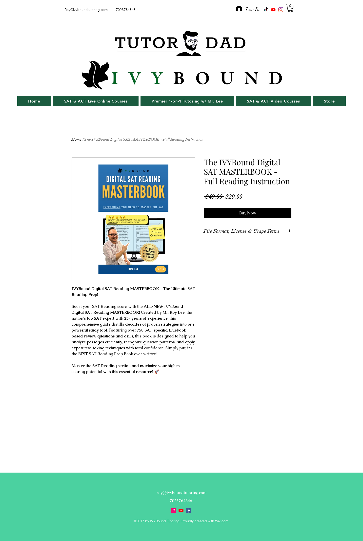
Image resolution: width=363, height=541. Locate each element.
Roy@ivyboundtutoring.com (86, 9)
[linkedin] (280, 9)
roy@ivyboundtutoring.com (182, 492)
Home (76, 139)
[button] (290, 8)
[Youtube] (273, 9)
